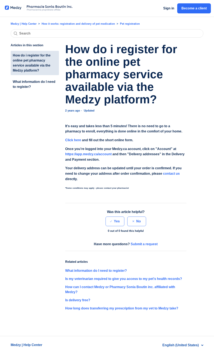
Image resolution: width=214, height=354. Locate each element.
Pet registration (130, 23)
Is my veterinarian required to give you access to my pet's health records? (123, 279)
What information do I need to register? (34, 84)
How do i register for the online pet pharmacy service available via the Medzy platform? (32, 63)
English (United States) (181, 345)
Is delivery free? (77, 300)
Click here (73, 140)
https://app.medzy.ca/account (88, 154)
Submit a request (144, 244)
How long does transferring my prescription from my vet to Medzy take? (121, 308)
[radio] (115, 221)
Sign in (168, 8)
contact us (171, 173)
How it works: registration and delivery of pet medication (78, 23)
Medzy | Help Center (24, 23)
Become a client (194, 8)
